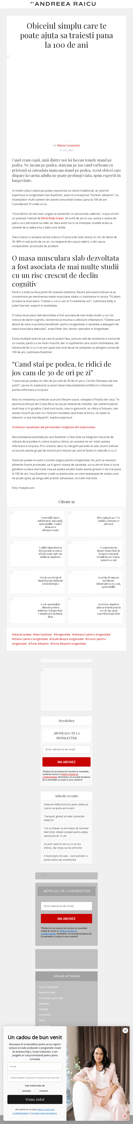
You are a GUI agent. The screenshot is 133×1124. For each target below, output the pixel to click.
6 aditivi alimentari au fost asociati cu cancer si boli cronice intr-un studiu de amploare (50, 552)
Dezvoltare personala (51, 998)
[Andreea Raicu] (63, 4)
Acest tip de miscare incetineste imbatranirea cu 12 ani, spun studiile (108, 582)
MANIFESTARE (47, 992)
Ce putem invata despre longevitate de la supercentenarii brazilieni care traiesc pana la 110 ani (108, 554)
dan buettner (43, 634)
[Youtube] (40, 963)
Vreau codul (34, 1099)
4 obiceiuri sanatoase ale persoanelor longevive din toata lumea (53, 427)
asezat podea (22, 634)
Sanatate (44, 1003)
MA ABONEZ (66, 762)
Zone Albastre (39, 644)
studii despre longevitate (67, 639)
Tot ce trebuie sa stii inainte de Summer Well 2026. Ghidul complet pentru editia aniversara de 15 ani (66, 832)
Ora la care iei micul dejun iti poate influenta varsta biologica (50, 580)
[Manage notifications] (125, 1116)
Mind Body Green (52, 218)
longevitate (63, 634)
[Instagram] (40, 952)
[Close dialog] (125, 1030)
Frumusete (45, 1014)
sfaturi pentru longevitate (31, 639)
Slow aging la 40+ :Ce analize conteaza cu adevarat (108, 521)
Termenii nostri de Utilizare (44, 1113)
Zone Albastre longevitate (69, 644)
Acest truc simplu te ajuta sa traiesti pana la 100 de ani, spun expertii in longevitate (108, 609)
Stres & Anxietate (49, 987)
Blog (41, 1020)
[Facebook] (40, 957)
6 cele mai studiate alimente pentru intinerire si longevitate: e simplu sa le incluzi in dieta (50, 610)
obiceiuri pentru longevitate (92, 634)
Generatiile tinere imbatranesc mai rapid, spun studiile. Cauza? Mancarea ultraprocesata (50, 524)
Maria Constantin (68, 145)
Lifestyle (43, 1009)
